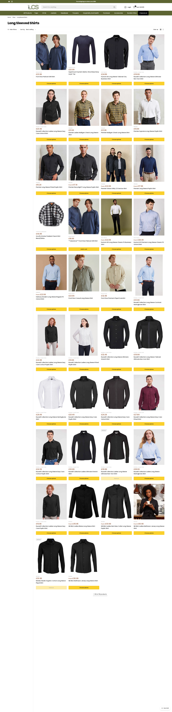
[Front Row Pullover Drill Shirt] (51, 52)
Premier (70, 128)
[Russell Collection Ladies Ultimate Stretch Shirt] (84, 447)
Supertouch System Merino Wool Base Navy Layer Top (84, 73)
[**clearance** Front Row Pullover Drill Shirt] (84, 216)
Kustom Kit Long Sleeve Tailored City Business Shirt (113, 78)
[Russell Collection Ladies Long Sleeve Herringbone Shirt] (149, 447)
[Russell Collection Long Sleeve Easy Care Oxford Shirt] (116, 392)
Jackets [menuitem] (53, 13)
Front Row (39, 72)
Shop (14, 17)
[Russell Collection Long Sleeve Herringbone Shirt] (51, 392)
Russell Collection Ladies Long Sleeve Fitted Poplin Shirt (84, 363)
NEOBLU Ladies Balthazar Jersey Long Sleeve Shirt (149, 527)
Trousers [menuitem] (75, 13)
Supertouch (72, 67)
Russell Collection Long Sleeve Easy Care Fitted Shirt (148, 418)
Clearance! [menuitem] (143, 13)
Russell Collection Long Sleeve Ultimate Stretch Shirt (114, 358)
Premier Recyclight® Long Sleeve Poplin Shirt (84, 187)
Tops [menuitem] (36, 13)
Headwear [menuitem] (64, 13)
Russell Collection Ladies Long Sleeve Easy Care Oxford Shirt (50, 132)
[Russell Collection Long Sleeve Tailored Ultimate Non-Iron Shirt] (149, 332)
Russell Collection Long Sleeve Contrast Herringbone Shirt (147, 303)
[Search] (114, 7)
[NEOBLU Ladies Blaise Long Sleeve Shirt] (84, 501)
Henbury (38, 292)
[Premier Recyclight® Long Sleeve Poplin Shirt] (84, 162)
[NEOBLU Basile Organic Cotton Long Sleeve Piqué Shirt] (51, 556)
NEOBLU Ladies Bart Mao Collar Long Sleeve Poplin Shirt (116, 527)
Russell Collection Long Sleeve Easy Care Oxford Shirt (115, 418)
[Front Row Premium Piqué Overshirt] (116, 273)
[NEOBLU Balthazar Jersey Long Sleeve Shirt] (84, 556)
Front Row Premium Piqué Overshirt (113, 298)
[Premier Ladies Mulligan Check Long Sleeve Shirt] (84, 107)
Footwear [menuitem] (106, 13)
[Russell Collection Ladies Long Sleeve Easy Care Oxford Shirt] (51, 106)
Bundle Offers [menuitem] (132, 13)
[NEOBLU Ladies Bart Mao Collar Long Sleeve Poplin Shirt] (116, 501)
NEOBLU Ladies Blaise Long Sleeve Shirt (82, 526)
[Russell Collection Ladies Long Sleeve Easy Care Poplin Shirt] (51, 501)
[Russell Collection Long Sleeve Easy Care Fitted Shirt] (149, 392)
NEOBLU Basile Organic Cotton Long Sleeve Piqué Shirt (51, 582)
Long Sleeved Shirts (22, 17)
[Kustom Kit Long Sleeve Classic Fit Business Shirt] (116, 217)
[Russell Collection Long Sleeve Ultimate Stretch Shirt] (116, 332)
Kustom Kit (104, 72)
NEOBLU (70, 521)
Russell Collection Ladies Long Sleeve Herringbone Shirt (146, 473)
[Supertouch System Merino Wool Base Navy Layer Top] (84, 49)
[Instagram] (11, 1)
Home (9, 17)
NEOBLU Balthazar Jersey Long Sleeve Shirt (83, 581)
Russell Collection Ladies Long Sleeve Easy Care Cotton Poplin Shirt (50, 363)
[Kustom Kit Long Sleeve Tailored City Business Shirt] (116, 52)
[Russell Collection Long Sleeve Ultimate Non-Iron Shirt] (149, 52)
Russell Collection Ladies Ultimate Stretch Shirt (83, 473)
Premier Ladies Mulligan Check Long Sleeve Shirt (83, 134)
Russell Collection (139, 72)
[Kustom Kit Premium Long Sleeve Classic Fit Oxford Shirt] (149, 217)
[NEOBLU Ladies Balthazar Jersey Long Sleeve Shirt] (149, 501)
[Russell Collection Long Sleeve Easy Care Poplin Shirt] (84, 392)
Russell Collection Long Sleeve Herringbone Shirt (51, 418)
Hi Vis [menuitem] (44, 13)
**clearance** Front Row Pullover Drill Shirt (83, 241)
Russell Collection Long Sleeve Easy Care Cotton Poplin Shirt (50, 473)
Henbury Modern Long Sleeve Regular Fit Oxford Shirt (50, 298)
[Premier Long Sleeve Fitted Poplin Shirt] (51, 162)
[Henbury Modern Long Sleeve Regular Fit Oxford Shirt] (51, 272)
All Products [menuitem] (27, 13)
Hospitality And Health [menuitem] (91, 13)
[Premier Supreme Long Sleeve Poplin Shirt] (149, 106)
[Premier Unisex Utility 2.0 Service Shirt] (116, 163)
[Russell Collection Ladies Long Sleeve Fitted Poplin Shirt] (84, 335)
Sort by (22, 29)
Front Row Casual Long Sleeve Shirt (81, 298)
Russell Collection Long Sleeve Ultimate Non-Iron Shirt (147, 78)
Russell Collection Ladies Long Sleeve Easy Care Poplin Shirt (50, 527)
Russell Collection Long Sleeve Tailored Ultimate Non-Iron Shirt (147, 358)
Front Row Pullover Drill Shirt (45, 77)
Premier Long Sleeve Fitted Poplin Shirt (49, 187)
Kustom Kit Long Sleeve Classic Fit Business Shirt (116, 243)
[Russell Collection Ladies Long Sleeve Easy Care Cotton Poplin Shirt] (51, 335)
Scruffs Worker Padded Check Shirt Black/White (48, 237)
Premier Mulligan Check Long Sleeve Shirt (115, 133)
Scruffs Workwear (41, 231)
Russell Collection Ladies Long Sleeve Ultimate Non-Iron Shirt (114, 473)
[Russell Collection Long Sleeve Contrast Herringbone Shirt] (149, 275)
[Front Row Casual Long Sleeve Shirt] (84, 273)
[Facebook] (9, 1)
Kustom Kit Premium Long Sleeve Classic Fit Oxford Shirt (149, 243)
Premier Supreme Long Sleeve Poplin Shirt (148, 131)
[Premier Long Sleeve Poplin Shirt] (149, 163)
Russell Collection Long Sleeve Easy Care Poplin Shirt (83, 418)
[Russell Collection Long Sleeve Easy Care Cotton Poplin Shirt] (51, 447)
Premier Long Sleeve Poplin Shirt (145, 188)
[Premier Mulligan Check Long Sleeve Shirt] (116, 107)
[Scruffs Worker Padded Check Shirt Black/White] (51, 214)
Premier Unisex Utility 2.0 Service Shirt (114, 188)
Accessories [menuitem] (118, 13)
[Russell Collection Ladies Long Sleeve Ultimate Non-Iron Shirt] (116, 447)
